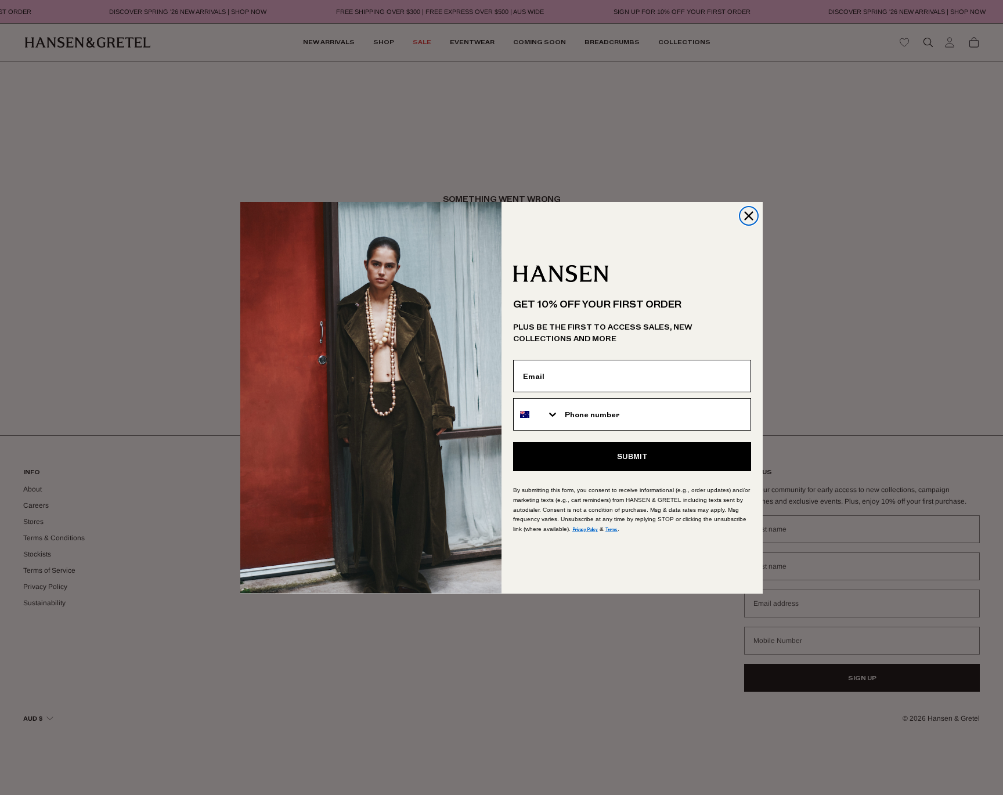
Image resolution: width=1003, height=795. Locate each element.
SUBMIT (632, 457)
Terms (611, 529)
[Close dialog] (748, 216)
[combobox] (536, 414)
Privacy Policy (585, 529)
